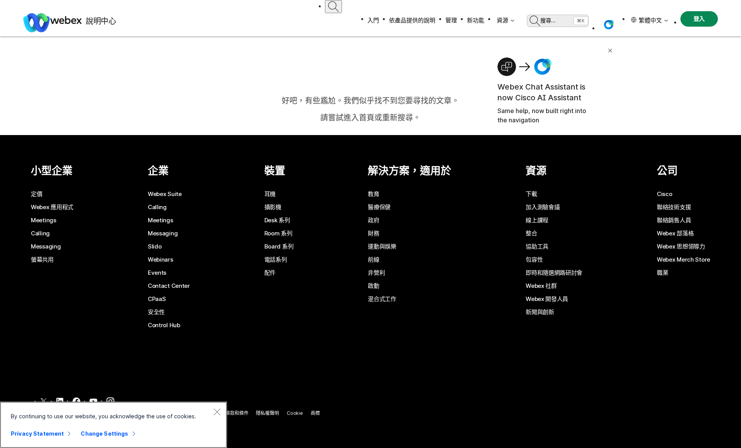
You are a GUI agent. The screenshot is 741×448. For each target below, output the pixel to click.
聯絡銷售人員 (674, 220)
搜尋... (548, 20)
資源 (502, 20)
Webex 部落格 (675, 233)
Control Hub (164, 325)
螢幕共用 (42, 259)
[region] (113, 425)
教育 (373, 194)
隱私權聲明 (267, 413)
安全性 (156, 312)
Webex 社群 (541, 286)
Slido (155, 246)
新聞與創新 (540, 312)
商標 (315, 413)
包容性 (534, 259)
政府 (373, 220)
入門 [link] (373, 20)
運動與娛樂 (382, 246)
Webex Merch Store (683, 259)
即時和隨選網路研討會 (554, 273)
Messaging (46, 246)
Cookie (295, 413)
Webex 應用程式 (52, 207)
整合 (531, 233)
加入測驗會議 (543, 207)
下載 (531, 194)
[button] (609, 25)
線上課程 (537, 220)
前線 (373, 259)
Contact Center (169, 286)
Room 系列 (278, 233)
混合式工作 (382, 299)
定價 (36, 194)
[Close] (217, 412)
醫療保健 (379, 207)
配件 (270, 273)
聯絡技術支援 (674, 207)
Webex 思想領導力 (681, 246)
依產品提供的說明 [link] (412, 20)
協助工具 (537, 246)
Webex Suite (165, 194)
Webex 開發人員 (547, 299)
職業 (662, 273)
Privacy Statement (37, 433)
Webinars (160, 259)
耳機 (270, 194)
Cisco (664, 194)
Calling (40, 233)
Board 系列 (279, 246)
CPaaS (157, 299)
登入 (699, 18)
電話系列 (275, 259)
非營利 (376, 273)
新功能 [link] (475, 20)
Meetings (43, 220)
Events (157, 273)
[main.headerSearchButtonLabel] (333, 6)
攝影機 (272, 207)
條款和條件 (236, 413)
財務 (373, 233)
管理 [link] (451, 20)
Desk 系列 (277, 220)
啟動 (373, 286)
